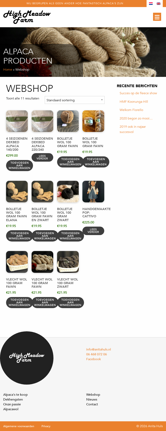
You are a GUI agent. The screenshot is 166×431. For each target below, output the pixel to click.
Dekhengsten (13, 399)
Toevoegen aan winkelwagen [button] (19, 165)
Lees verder (42, 157)
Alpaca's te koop (15, 394)
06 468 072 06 (96, 354)
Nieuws (91, 399)
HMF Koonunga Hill (134, 101)
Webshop (93, 394)
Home (7, 69)
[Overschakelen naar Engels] (158, 3)
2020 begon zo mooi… (136, 118)
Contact (92, 404)
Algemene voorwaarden (18, 426)
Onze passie (12, 404)
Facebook (93, 359)
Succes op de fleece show (138, 93)
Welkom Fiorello (131, 110)
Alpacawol (10, 409)
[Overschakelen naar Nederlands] (151, 3)
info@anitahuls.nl (98, 349)
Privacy (46, 426)
